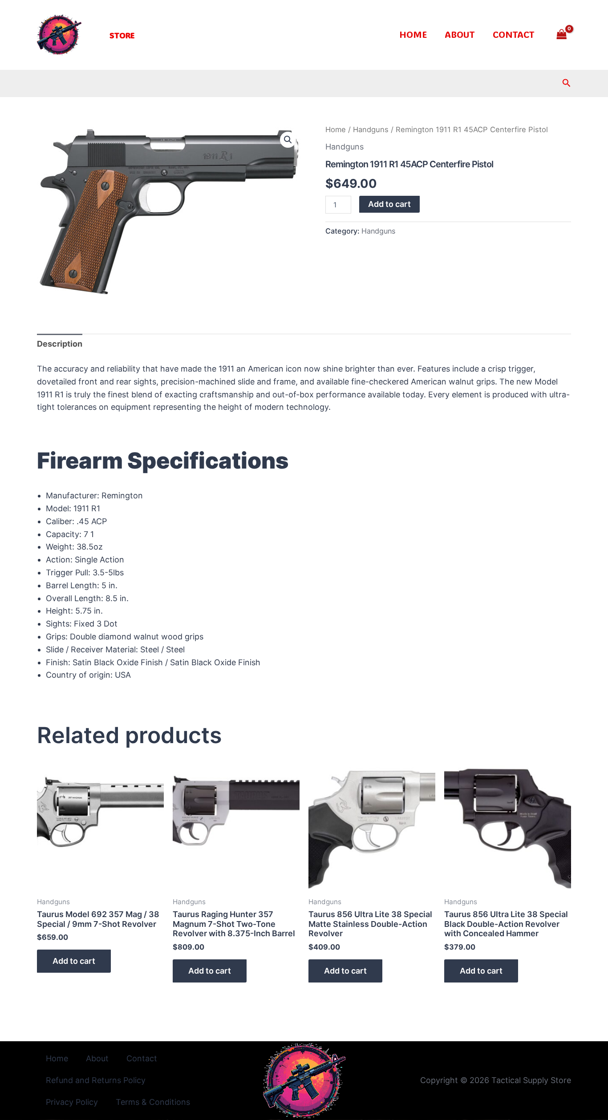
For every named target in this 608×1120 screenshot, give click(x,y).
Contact (514, 34)
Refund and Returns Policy (96, 1080)
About (460, 34)
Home (413, 34)
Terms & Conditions (153, 1102)
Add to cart (389, 204)
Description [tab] (59, 343)
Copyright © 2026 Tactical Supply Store (495, 1080)
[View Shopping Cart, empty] (561, 35)
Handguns (371, 129)
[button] (122, 35)
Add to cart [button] (74, 961)
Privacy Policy (72, 1102)
